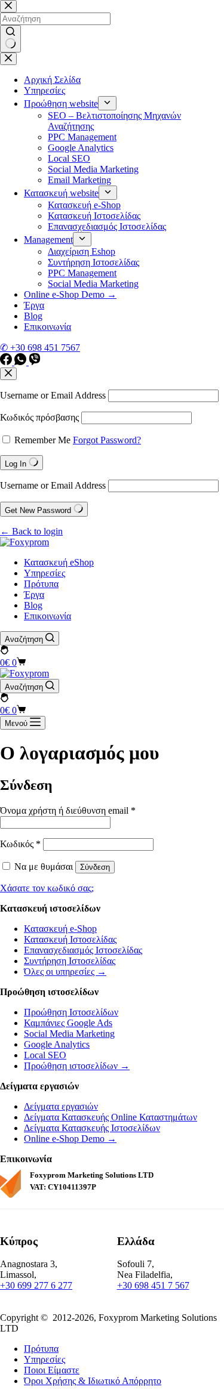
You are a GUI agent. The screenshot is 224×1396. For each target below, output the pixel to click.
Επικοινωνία (47, 616)
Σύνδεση (95, 867)
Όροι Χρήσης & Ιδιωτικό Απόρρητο (92, 1381)
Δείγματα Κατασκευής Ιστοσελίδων (92, 1128)
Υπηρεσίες (44, 573)
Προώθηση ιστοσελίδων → (77, 1066)
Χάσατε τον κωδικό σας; (47, 888)
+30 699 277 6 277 (36, 1285)
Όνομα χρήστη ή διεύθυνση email (68, 810)
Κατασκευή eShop (59, 562)
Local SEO (45, 1055)
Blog (33, 605)
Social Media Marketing (69, 1034)
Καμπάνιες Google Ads (68, 1023)
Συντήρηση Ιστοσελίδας (69, 961)
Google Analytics (57, 1044)
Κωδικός (20, 844)
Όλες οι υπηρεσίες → (65, 971)
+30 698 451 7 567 (153, 1285)
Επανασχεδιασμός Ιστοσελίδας (83, 950)
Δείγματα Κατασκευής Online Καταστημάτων (110, 1117)
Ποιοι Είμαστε (51, 1370)
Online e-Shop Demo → (70, 1139)
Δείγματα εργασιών (61, 1106)
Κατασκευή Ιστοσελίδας (70, 939)
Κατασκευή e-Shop (60, 929)
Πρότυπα (41, 584)
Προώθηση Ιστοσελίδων (71, 1012)
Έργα (34, 594)
